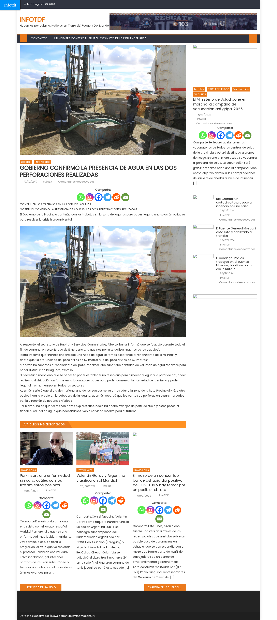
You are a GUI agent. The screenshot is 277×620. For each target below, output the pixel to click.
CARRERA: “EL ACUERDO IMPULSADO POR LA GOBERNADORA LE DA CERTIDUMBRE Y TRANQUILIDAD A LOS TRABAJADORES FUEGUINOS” (167, 587)
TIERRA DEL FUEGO (218, 89)
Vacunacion (241, 89)
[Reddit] (116, 197)
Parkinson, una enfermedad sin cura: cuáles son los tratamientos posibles (45, 480)
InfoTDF (47, 182)
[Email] (125, 197)
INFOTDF (32, 19)
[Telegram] (107, 197)
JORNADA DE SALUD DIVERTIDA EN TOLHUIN (43, 587)
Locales (26, 162)
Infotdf (10, 5)
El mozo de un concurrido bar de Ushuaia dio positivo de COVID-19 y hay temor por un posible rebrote (159, 482)
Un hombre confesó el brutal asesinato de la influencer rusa (100, 38)
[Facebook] (98, 197)
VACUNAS (200, 94)
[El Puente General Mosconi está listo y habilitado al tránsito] (203, 232)
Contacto (39, 38)
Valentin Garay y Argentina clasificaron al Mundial (100, 478)
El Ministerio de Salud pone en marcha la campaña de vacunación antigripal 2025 (220, 104)
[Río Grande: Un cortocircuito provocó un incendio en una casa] (203, 202)
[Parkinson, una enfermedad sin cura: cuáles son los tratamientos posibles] (46, 448)
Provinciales (42, 162)
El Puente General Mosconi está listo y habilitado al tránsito (236, 232)
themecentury (85, 616)
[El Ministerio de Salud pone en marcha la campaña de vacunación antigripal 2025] (225, 65)
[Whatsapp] (81, 197)
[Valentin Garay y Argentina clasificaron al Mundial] (103, 448)
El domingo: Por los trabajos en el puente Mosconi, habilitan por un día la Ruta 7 (234, 263)
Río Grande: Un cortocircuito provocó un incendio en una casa (234, 202)
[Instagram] (90, 197)
